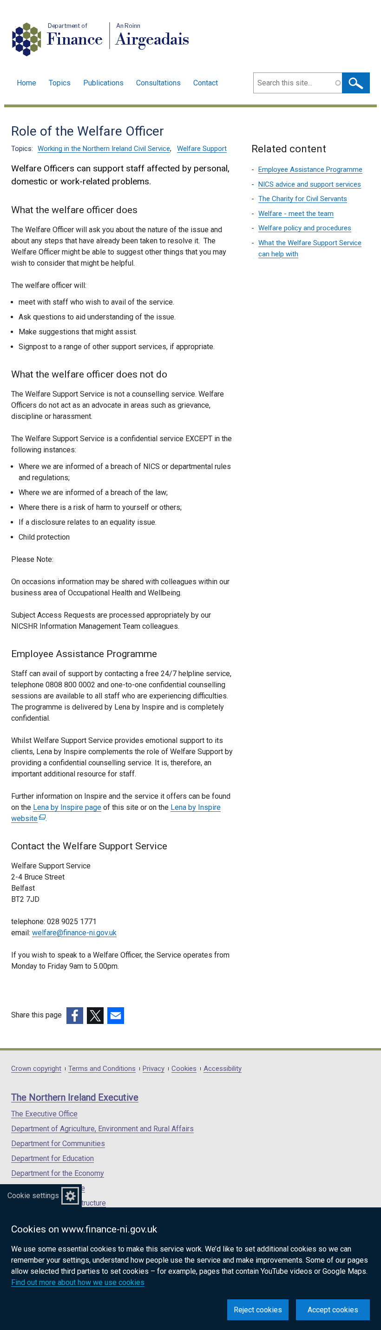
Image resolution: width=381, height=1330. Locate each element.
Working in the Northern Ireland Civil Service (104, 148)
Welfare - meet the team (296, 213)
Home (26, 82)
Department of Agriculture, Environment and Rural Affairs (102, 1128)
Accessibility (223, 1068)
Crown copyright (36, 1068)
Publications (103, 82)
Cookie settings (33, 1195)
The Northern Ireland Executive (74, 1097)
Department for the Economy (57, 1173)
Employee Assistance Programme (310, 169)
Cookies (184, 1068)
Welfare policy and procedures (304, 228)
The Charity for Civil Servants (302, 199)
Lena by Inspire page (67, 807)
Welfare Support (202, 148)
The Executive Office (44, 1113)
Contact (205, 82)
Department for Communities (58, 1143)
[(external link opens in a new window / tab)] (74, 1015)
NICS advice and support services (309, 184)
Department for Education (52, 1158)
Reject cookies (258, 1309)
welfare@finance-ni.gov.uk (74, 932)
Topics (60, 82)
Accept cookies (333, 1309)
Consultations (158, 82)
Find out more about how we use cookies (78, 1282)
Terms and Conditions (102, 1068)
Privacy (153, 1068)
